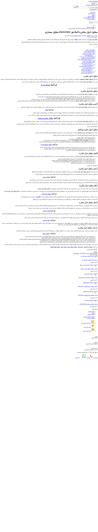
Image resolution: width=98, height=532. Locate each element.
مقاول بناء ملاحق (88, 247)
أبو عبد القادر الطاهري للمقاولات (87, 79)
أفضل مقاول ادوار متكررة (88, 60)
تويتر (88, 253)
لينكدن (82, 253)
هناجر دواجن (46, 211)
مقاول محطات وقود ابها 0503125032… (88, 304)
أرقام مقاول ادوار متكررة (89, 64)
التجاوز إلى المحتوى (92, 1)
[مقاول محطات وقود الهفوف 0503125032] (90, 291)
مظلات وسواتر (91, 16)
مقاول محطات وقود (72, 247)
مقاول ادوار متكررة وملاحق (88, 58)
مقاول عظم (64, 247)
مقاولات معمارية (91, 19)
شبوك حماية (46, 233)
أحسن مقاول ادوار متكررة (88, 54)
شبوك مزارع (45, 85)
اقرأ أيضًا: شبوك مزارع (89, 51)
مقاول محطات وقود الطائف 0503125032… (87, 286)
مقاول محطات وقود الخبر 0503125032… (87, 277)
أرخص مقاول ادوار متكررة (88, 62)
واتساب (76, 253)
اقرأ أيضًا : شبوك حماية (86, 73)
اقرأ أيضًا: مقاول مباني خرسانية (87, 56)
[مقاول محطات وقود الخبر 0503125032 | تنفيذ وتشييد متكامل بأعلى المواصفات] (90, 273)
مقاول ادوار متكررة (90, 49)
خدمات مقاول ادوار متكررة (88, 71)
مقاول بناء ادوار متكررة (89, 52)
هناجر (46, 110)
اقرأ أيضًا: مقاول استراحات (85, 66)
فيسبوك (93, 253)
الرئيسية (93, 12)
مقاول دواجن (46, 177)
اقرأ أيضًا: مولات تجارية (86, 70)
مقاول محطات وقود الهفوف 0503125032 (87, 295)
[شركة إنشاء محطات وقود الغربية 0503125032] (89, 256)
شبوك (93, 15)
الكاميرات (38, 196)
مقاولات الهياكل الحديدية (89, 17)
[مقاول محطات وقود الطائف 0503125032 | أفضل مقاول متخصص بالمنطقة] (90, 282)
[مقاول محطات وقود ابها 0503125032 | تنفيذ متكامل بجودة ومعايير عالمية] (91, 300)
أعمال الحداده (91, 13)
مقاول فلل (80, 247)
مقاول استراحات (46, 194)
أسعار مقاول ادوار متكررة (88, 67)
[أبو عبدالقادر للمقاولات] (91, 5)
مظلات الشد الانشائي (55, 247)
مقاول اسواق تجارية (46, 144)
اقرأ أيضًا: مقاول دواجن (86, 63)
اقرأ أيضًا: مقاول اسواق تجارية (85, 59)
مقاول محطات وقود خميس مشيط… (88, 268)
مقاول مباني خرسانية (45, 118)
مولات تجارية (46, 220)
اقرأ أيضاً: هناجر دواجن (86, 69)
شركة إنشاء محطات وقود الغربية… (89, 260)
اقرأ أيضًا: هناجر (88, 55)
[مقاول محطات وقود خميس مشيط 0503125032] (88, 265)
